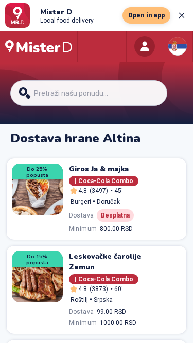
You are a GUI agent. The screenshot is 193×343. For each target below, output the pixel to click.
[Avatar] (144, 46)
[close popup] (182, 15)
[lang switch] (177, 46)
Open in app (146, 15)
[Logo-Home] (38, 46)
